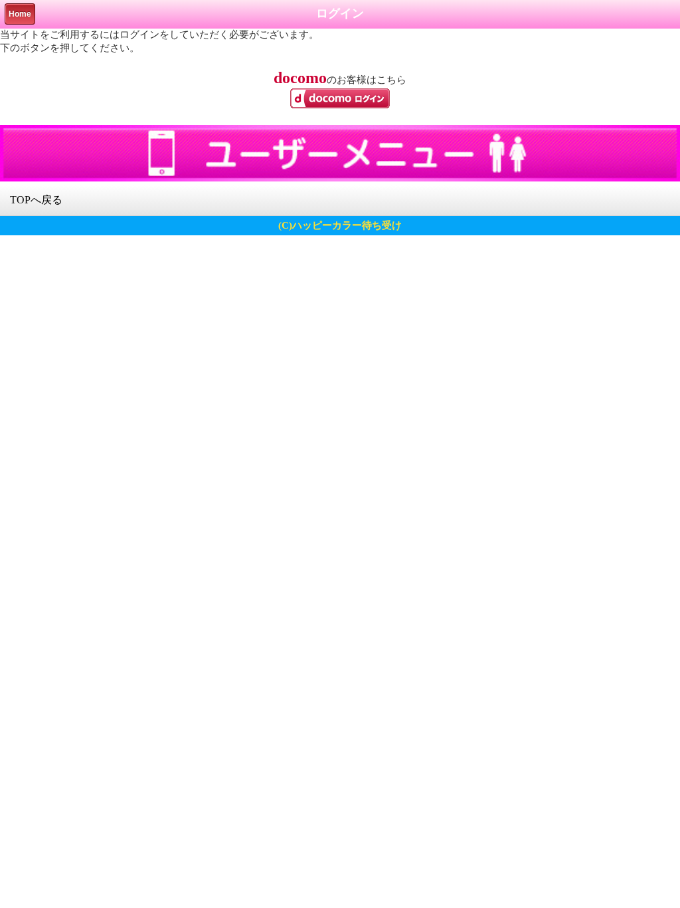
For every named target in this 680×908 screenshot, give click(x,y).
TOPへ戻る (36, 199)
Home (20, 14)
